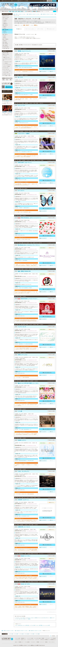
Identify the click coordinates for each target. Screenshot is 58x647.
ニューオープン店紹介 (30, 638)
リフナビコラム (47, 638)
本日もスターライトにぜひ (22, 179)
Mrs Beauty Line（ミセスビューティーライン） (27, 245)
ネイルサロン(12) (5, 67)
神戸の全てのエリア (6, 15)
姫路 (10, 11)
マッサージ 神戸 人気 (18, 625)
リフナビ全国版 (5, 633)
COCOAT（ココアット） (22, 499)
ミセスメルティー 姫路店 (22, 133)
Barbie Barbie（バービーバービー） (26, 298)
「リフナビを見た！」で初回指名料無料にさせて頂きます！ (24, 71)
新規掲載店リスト (23, 638)
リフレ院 (18, 411)
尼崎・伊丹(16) (5, 24)
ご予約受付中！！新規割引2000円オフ (24, 207)
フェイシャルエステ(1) (41, 617)
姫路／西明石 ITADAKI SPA (23, 271)
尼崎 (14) (5, 26)
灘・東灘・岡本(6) (5, 46)
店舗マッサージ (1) (6, 57)
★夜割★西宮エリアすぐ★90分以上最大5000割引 (26, 343)
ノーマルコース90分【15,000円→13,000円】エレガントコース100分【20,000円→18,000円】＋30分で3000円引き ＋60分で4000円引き (25, 348)
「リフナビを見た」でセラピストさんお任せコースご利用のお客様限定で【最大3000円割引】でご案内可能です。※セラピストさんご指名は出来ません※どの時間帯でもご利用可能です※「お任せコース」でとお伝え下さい (26, 434)
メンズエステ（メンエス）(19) (19, 617)
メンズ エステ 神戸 (32, 625)
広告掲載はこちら (47, 639)
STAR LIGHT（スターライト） (23, 162)
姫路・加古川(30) (5, 29)
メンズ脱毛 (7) (6, 63)
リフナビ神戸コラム (29, 11)
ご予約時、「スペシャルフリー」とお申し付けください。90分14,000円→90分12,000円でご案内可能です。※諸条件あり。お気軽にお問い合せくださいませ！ (26, 265)
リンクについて (37, 639)
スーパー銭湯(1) (28, 618)
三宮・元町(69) (5, 18)
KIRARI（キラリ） (21, 440)
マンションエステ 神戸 (46, 625)
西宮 (19, 11)
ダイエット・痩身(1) (49, 617)
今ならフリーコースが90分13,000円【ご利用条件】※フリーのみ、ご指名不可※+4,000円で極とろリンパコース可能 (26, 292)
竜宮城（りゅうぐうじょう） (23, 51)
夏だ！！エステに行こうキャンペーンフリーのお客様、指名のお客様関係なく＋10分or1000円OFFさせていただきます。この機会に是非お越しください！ (26, 550)
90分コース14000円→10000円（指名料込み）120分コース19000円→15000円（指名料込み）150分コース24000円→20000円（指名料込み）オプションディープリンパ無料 (26, 607)
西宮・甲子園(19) (5, 39)
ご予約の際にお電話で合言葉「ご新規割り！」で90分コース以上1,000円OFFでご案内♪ (26, 99)
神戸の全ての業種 (5, 52)
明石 (13, 11)
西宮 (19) (5, 40)
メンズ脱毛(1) (35, 617)
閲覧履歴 (34, 11)
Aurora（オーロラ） (22, 584)
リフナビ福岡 (37, 633)
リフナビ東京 (32, 633)
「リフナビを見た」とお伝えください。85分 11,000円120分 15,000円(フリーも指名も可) (26, 405)
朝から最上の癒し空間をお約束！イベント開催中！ (26, 94)
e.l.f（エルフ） (20, 190)
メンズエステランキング (30, 639)
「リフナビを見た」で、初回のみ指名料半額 (22, 377)
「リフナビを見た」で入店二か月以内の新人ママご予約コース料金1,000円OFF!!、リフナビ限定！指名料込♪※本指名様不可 (26, 127)
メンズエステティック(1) (29, 617)
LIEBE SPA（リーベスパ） (22, 527)
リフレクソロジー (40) (7, 70)
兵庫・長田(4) (5, 42)
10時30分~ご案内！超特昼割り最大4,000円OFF (25, 67)
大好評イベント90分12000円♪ (23, 260)
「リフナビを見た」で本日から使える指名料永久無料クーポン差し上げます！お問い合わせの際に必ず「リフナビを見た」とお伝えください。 (26, 521)
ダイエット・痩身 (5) (7, 66)
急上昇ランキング (23, 639)
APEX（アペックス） (21, 354)
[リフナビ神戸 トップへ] (9, 5)
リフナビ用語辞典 (53, 638)
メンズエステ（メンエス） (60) (7, 59)
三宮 (16, 11)
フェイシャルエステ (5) (7, 64)
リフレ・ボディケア (6, 69)
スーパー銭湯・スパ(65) (6, 75)
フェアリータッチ (20, 326)
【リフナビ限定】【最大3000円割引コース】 (25, 429)
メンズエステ (5, 55)
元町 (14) (5, 21)
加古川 (22, 11)
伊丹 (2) (5, 28)
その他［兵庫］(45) (6, 48)
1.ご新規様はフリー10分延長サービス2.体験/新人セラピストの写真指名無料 (26, 465)
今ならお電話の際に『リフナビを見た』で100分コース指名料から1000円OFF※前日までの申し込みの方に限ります (26, 184)
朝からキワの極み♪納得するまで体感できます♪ (25, 151)
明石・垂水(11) (5, 34)
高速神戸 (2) (5, 23)
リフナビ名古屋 (26, 633)
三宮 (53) (5, 20)
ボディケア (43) (6, 72)
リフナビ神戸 (16, 633)
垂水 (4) (5, 37)
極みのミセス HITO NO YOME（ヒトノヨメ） (27, 383)
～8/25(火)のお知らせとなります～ (23, 122)
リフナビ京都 (21, 633)
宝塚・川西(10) (5, 45)
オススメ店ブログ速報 (37, 638)
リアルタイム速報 (17, 638)
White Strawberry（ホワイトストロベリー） (28, 217)
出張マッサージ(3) (5, 17)
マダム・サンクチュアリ (22, 471)
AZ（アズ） (19, 77)
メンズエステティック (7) (7, 61)
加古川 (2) (5, 32)
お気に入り (38, 11)
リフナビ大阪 (11, 633)
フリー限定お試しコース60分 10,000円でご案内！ (23, 239)
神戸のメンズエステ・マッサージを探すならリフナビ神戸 (29, 645)
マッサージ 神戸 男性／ (39, 625)
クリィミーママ (20, 105)
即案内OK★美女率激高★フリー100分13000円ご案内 (26, 460)
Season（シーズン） (23, 556)
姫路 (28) (5, 31)
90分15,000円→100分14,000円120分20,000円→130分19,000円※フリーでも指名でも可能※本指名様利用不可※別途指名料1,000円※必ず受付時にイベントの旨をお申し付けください (26, 320)
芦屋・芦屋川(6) (5, 43)
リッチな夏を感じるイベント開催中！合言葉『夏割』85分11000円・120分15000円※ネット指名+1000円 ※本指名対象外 (26, 156)
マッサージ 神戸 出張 (25, 625)
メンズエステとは (17, 639)
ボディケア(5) (23, 618)
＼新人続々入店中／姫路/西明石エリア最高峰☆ (25, 287)
